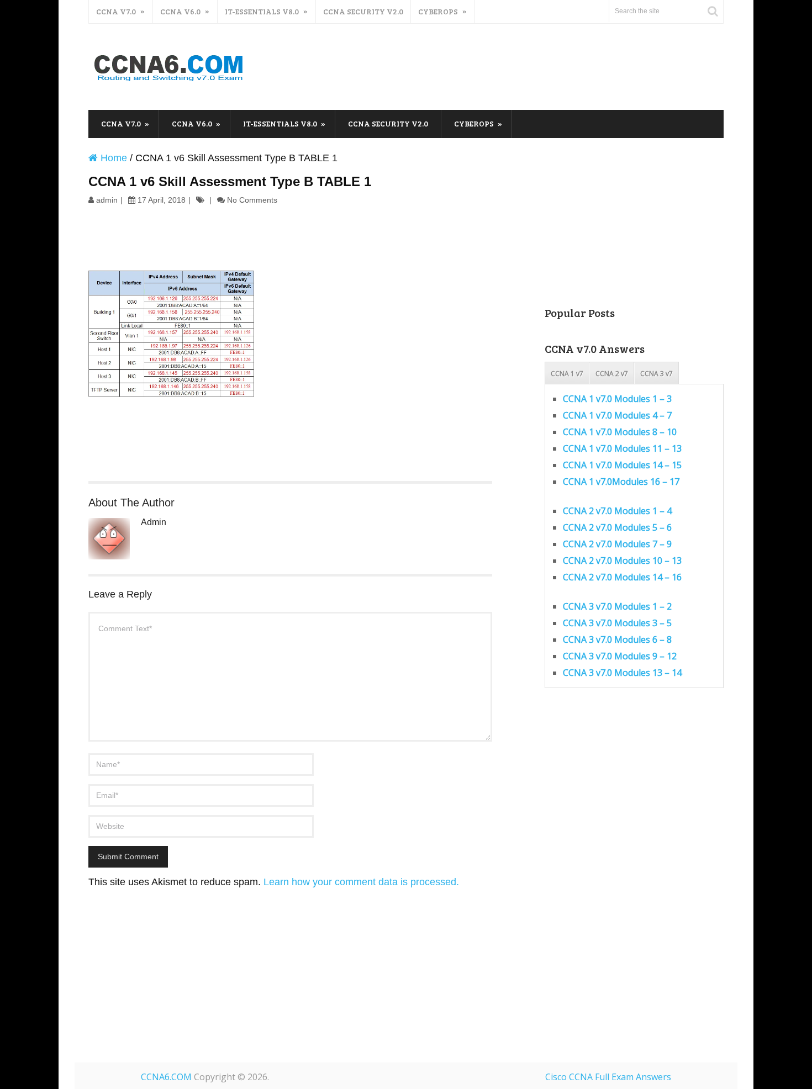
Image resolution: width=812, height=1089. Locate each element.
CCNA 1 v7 (567, 373)
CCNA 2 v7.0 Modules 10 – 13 (622, 560)
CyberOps (438, 11)
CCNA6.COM (166, 1077)
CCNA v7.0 (116, 11)
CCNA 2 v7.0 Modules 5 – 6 (617, 527)
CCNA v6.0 (180, 11)
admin (107, 199)
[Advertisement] (522, 65)
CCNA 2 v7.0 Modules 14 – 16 (622, 577)
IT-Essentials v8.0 (262, 11)
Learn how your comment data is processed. (361, 881)
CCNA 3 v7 (656, 373)
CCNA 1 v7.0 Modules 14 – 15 (622, 465)
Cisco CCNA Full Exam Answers (608, 1077)
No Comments (252, 199)
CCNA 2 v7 (611, 373)
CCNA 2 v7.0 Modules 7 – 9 (617, 544)
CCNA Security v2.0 (363, 11)
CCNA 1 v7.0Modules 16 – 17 (621, 481)
